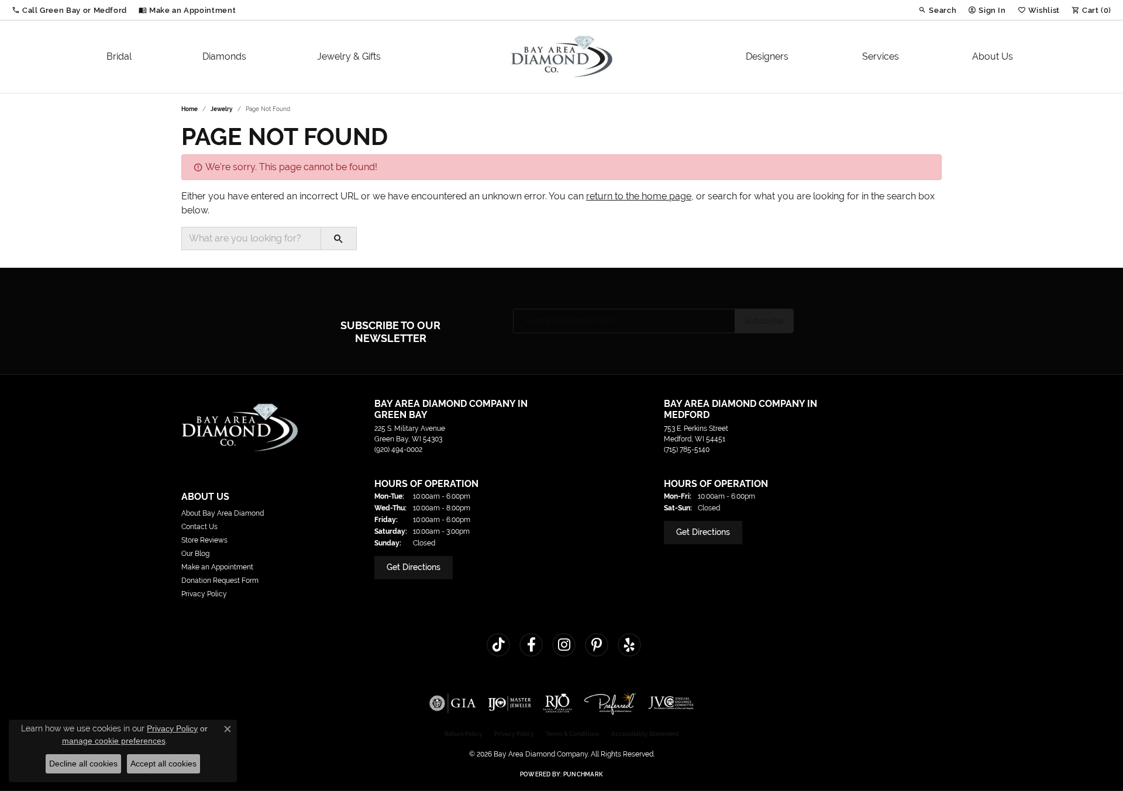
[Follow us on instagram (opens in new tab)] (564, 645)
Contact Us (199, 527)
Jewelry (222, 109)
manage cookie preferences (114, 740)
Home (189, 109)
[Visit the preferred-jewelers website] (610, 703)
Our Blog (195, 554)
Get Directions (413, 567)
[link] (187, 10)
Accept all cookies (163, 763)
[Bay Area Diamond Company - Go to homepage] (239, 426)
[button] (69, 10)
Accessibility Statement (645, 734)
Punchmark (583, 774)
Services (880, 56)
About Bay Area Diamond (222, 513)
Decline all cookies (83, 763)
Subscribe (764, 321)
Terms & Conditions (573, 734)
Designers (767, 56)
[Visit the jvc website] (671, 703)
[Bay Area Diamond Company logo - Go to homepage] (561, 56)
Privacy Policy (204, 594)
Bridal (119, 56)
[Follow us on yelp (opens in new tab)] (629, 645)
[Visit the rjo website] (557, 703)
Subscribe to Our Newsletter (390, 331)
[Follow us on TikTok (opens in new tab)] (498, 645)
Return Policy (464, 734)
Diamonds (224, 56)
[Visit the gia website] (452, 703)
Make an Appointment (217, 567)
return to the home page (638, 196)
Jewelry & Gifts (349, 56)
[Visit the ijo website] (510, 703)
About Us (992, 56)
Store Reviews (204, 540)
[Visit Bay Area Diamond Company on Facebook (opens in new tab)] (531, 645)
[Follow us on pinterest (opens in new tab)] (596, 645)
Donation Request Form (220, 580)
